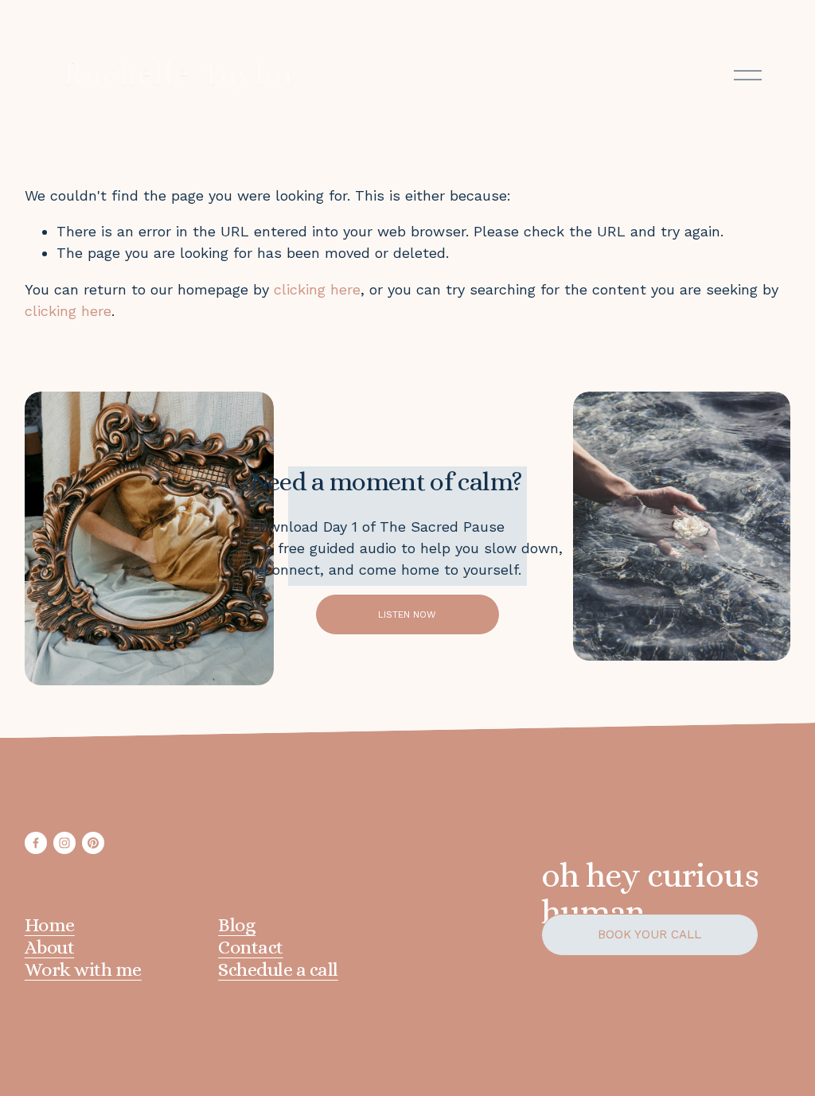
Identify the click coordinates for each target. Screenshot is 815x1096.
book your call (649, 934)
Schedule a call (278, 969)
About (50, 947)
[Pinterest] (93, 843)
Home (50, 925)
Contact (250, 947)
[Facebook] (36, 843)
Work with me (83, 969)
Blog (236, 925)
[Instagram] (64, 843)
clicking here (317, 289)
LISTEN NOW (407, 614)
